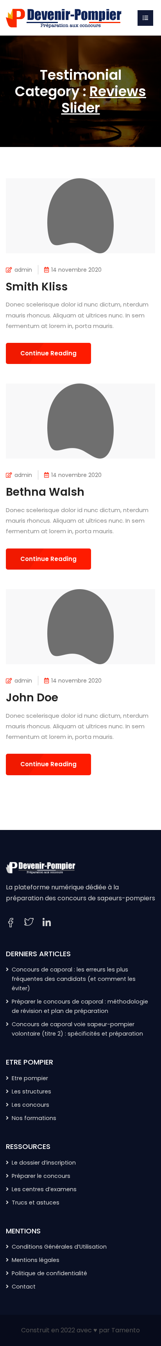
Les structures (31, 1091)
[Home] (64, 17)
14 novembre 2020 (76, 270)
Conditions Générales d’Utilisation (59, 1247)
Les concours (30, 1105)
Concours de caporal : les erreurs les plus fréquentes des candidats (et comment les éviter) (74, 979)
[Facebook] (10, 923)
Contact (24, 1286)
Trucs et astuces (35, 1202)
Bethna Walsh (45, 492)
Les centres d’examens (44, 1189)
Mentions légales (35, 1260)
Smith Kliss (37, 286)
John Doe (32, 697)
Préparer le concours (41, 1176)
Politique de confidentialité (49, 1273)
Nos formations (34, 1118)
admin (23, 270)
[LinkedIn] (47, 923)
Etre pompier (30, 1078)
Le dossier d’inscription (44, 1163)
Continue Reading (48, 353)
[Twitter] (29, 923)
